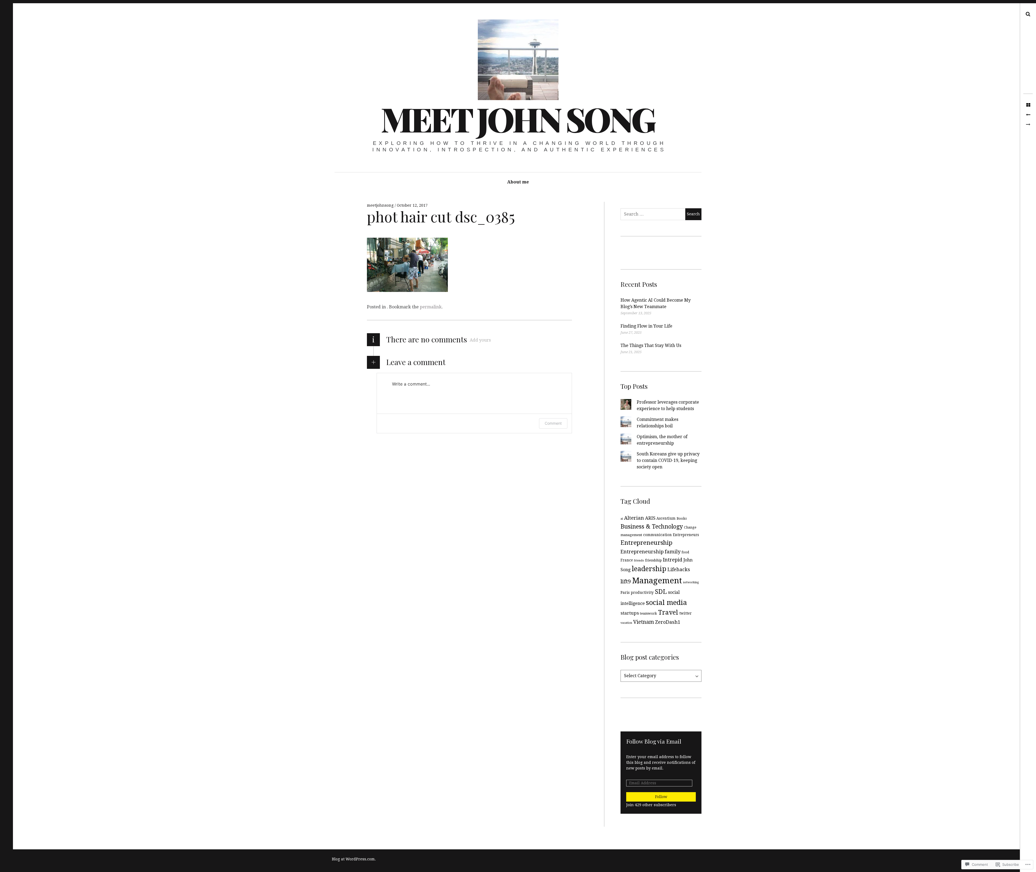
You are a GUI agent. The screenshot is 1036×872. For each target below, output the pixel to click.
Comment (553, 423)
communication (657, 535)
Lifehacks (678, 569)
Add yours (480, 340)
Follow (661, 797)
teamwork (648, 613)
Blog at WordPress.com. (354, 859)
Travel (668, 612)
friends (639, 560)
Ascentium (666, 518)
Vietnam (643, 622)
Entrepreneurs (686, 535)
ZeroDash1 (667, 622)
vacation (626, 623)
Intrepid (672, 560)
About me (518, 182)
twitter (685, 613)
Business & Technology (652, 526)
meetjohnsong (381, 205)
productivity (642, 592)
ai (622, 518)
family (672, 551)
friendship (653, 560)
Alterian (634, 518)
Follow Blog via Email (653, 741)
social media (666, 602)
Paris (625, 592)
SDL (661, 591)
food (685, 552)
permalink (431, 306)
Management (657, 580)
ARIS (650, 518)
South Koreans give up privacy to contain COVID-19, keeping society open (668, 460)
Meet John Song (518, 119)
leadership (649, 569)
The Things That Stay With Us (651, 345)
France (627, 560)
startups (630, 613)
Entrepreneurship (646, 542)
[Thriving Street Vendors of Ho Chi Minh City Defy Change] (1028, 115)
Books (682, 518)
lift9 (626, 581)
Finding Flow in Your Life (646, 326)
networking (691, 582)
